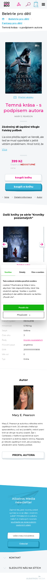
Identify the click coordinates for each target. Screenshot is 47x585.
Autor (39, 197)
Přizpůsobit (22, 315)
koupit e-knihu (23, 186)
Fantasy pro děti (12, 23)
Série (6, 197)
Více (4, 149)
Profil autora (23, 455)
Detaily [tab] (22, 272)
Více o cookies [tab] (37, 272)
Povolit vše (23, 307)
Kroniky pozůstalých (33, 340)
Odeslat (23, 543)
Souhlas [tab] (8, 272)
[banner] (7, 4)
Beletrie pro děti (18, 19)
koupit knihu (23, 177)
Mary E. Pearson (23, 116)
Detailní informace (23, 197)
